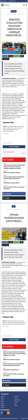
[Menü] (24, 5)
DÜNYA (15, 405)
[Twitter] (5, 412)
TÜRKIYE (2, 405)
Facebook (8, 194)
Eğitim (2, 403)
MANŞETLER (12, 1)
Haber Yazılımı (24, 418)
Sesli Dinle (6, 59)
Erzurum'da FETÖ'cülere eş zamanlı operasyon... (14, 188)
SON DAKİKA (4, 1)
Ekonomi (16, 396)
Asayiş (16, 398)
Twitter (7, 198)
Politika (2, 398)
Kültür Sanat (17, 400)
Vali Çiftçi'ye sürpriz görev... (12, 183)
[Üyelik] (27, 1)
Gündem (14, 11)
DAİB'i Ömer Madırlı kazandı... (12, 172)
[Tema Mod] (26, 5)
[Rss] (8, 412)
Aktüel (2, 400)
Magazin (16, 402)
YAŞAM (2, 407)
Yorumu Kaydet (14, 146)
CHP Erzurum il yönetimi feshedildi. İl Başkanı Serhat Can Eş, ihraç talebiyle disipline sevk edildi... (14, 166)
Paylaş (5, 56)
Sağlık (2, 402)
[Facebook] (1, 412)
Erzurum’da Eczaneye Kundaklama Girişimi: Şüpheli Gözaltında (14, 177)
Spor (13, 206)
